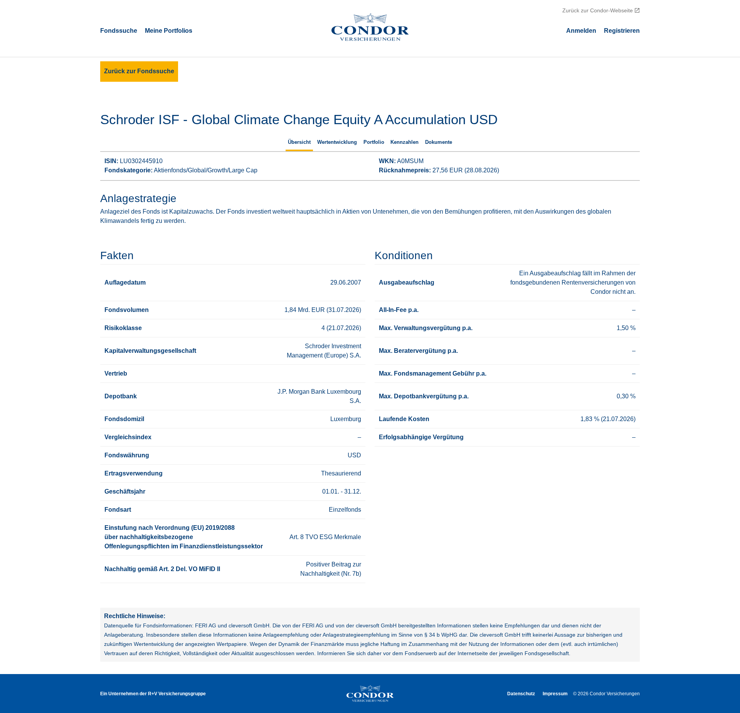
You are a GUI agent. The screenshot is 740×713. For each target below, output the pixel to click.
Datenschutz (521, 693)
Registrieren (622, 30)
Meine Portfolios (168, 30)
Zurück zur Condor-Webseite (597, 10)
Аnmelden (581, 30)
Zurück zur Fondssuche (139, 71)
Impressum (555, 693)
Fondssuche (118, 30)
